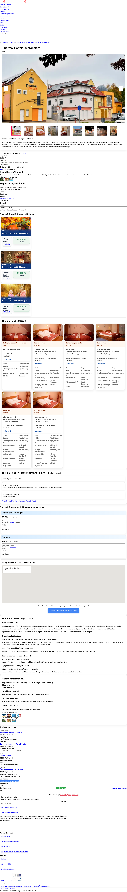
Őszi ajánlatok (4, 7)
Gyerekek (3, 203)
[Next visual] (121, 88)
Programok (3, 27)
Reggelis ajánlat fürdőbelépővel (13, 513)
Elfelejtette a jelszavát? (119, 788)
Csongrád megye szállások (25, 42)
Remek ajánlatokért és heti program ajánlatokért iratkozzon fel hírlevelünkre (25, 886)
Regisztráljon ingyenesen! (69, 795)
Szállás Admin (5, 837)
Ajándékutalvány (5, 5)
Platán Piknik (5, 756)
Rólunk (3, 859)
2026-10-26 (6, 244)
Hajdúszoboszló (5, 16)
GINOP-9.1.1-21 (6, 880)
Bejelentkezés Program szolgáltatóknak (14, 852)
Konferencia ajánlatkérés (9, 807)
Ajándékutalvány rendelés (9, 812)
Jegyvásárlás (4, 32)
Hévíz (2, 18)
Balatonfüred (4, 20)
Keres (2, 205)
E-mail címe (4, 783)
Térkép (24, 153)
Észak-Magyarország (7, 14)
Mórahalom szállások (42, 42)
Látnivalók (3, 29)
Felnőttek (7, 198)
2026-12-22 (6, 278)
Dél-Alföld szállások (8, 42)
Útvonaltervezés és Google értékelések (64, 611)
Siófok (2, 23)
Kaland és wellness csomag (11, 732)
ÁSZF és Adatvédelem (7, 888)
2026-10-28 (6, 312)
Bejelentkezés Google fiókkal (9, 781)
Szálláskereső (4, 9)
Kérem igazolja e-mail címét (9, 797)
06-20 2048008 (6, 864)
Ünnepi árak (6, 537)
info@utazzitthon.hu (8, 869)
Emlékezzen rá (5, 788)
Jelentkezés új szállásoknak (10, 842)
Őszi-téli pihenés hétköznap (11, 769)
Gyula (2, 25)
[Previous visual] (6, 88)
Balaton (2, 11)
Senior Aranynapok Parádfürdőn (13, 744)
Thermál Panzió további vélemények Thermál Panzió (19, 501)
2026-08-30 (13, 547)
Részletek (7, 359)
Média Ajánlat (5, 847)
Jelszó (2, 786)
